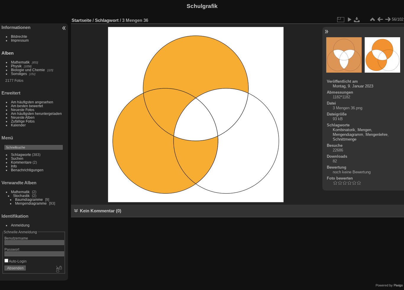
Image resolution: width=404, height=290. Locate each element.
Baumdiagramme (29, 199)
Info (14, 166)
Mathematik (20, 62)
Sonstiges (19, 74)
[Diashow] (349, 19)
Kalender (18, 125)
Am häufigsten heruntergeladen (36, 113)
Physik (16, 66)
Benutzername (16, 238)
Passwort (11, 249)
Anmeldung (20, 225)
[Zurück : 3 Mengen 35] (380, 19)
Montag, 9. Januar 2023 (353, 86)
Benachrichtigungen (27, 170)
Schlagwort (107, 20)
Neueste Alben (23, 117)
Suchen (17, 158)
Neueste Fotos (22, 110)
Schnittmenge (344, 139)
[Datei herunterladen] (357, 19)
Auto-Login (17, 261)
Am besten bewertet (27, 106)
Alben (7, 53)
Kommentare (21, 162)
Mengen (364, 130)
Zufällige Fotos (23, 121)
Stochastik (21, 196)
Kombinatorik (344, 130)
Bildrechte (19, 36)
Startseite (81, 20)
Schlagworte (21, 155)
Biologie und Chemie (28, 70)
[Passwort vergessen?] (58, 269)
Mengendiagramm (348, 134)
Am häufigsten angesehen (32, 102)
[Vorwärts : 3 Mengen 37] (388, 19)
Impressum (20, 40)
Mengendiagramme (31, 203)
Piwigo (398, 285)
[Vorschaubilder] (372, 19)
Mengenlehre (376, 134)
